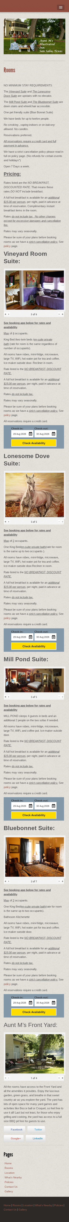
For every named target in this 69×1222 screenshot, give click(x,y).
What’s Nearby (13, 1177)
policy (7, 246)
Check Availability (33, 443)
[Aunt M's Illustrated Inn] (34, 36)
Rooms (9, 1167)
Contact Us (11, 1186)
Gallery (9, 1191)
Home (8, 1163)
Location (10, 1172)
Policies (9, 1182)
